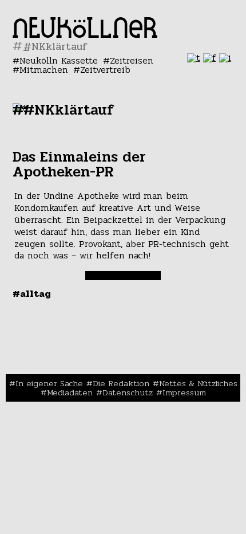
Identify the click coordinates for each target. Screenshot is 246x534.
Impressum (184, 392)
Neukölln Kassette (58, 60)
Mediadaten (70, 392)
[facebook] (209, 57)
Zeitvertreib (105, 69)
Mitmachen (43, 69)
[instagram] (225, 57)
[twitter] (193, 57)
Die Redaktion (121, 383)
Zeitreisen (131, 60)
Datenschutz (127, 392)
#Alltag (32, 293)
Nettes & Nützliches (198, 383)
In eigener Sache (49, 383)
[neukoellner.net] (85, 35)
